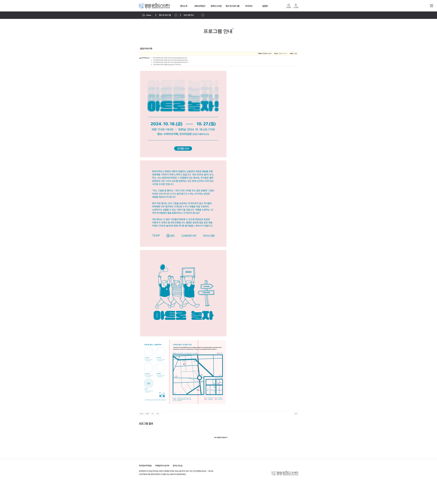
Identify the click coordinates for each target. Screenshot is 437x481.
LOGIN (295, 7)
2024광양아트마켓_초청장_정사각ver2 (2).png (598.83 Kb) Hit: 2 (170, 60)
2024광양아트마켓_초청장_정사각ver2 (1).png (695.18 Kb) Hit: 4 (170, 58)
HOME (288, 7)
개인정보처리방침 (145, 466)
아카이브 (248, 6)
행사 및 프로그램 (232, 6)
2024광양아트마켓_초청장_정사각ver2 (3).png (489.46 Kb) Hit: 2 (170, 62)
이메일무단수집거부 (162, 466)
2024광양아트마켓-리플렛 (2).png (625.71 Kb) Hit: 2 (167, 64)
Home (148, 15)
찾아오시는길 (177, 466)
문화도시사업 (216, 6)
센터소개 (183, 6)
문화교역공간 (199, 6)
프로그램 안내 (188, 15)
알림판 (265, 6)
